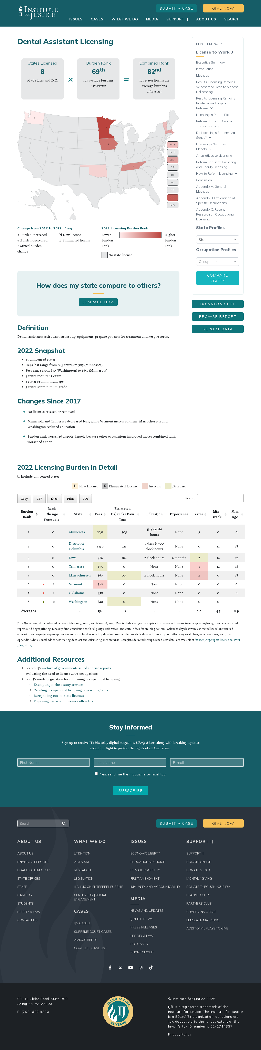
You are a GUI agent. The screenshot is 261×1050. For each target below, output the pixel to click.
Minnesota (77, 531)
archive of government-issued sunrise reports (76, 668)
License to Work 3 (214, 52)
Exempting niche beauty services (58, 684)
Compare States (217, 278)
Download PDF (217, 304)
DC (172, 197)
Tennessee (76, 566)
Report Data (218, 329)
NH (172, 152)
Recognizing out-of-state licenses (59, 695)
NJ (173, 182)
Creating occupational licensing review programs (71, 690)
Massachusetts (80, 575)
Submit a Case (176, 8)
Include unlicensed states (40, 476)
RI (172, 174)
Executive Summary (210, 62)
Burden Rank (27, 514)
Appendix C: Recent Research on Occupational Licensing (215, 214)
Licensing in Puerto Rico (213, 115)
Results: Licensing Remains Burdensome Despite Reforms (215, 103)
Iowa (72, 557)
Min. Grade (216, 514)
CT (173, 167)
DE (173, 189)
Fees (98, 514)
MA (173, 159)
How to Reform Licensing (214, 173)
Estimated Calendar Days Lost (122, 514)
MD (172, 205)
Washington (78, 601)
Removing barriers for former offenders (63, 701)
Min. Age (235, 514)
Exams (197, 514)
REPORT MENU (207, 44)
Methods (202, 75)
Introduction (204, 69)
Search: (191, 498)
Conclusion (204, 180)
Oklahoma (77, 592)
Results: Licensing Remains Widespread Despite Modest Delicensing (217, 87)
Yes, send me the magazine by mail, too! (133, 774)
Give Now (223, 8)
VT (172, 144)
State (78, 514)
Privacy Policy (179, 1034)
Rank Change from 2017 (51, 514)
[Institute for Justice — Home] (37, 12)
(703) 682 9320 (35, 1012)
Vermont (75, 584)
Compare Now (98, 302)
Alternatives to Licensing (214, 155)
